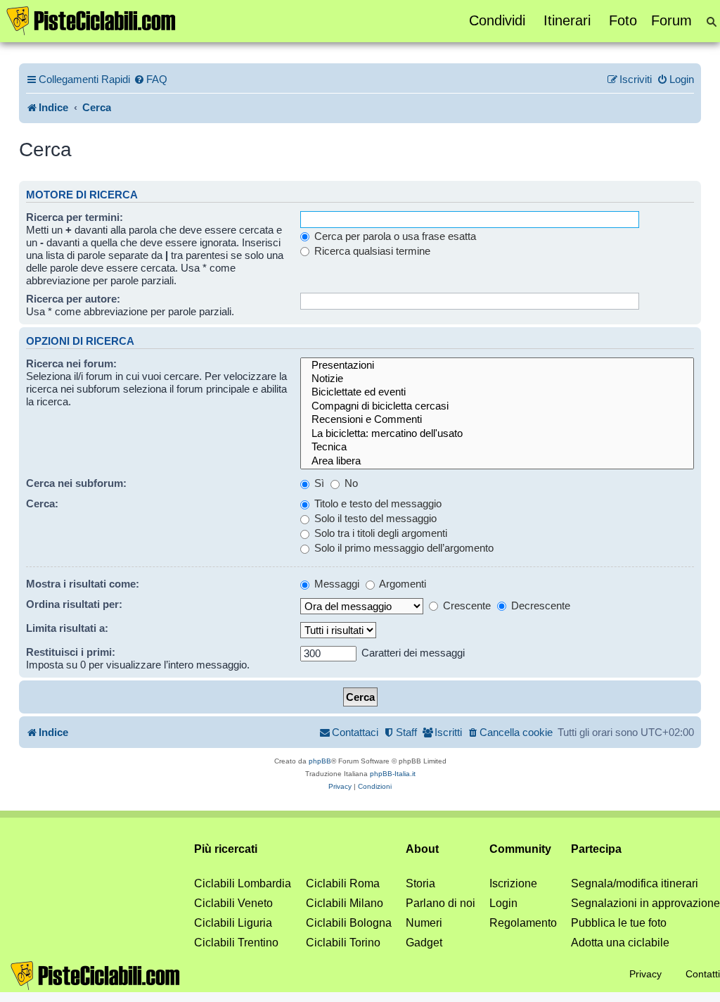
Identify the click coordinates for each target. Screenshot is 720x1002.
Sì (317, 483)
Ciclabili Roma (343, 883)
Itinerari (567, 20)
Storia (420, 883)
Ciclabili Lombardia (242, 883)
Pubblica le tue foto (619, 923)
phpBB (320, 761)
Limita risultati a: (67, 628)
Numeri (424, 923)
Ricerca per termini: (74, 217)
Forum (671, 20)
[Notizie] (497, 379)
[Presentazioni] (497, 365)
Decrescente (539, 605)
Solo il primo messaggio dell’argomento (402, 548)
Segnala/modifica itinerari (634, 883)
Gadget (424, 943)
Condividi (497, 20)
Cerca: (42, 503)
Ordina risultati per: (74, 604)
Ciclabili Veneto (233, 903)
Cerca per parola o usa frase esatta (393, 236)
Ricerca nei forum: (71, 363)
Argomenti (401, 584)
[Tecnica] (497, 447)
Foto (623, 20)
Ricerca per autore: (73, 299)
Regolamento (523, 923)
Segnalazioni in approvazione (645, 903)
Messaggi (335, 584)
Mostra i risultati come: (82, 584)
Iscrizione (513, 883)
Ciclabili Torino (343, 943)
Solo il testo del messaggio (374, 518)
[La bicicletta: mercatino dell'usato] (497, 433)
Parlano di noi (440, 903)
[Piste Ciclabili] (91, 20)
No (350, 483)
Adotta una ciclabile (620, 943)
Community (520, 849)
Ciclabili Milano (344, 903)
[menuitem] (150, 79)
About (422, 849)
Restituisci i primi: (70, 652)
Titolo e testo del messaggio (376, 503)
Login (503, 903)
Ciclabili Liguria (233, 923)
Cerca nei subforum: (76, 483)
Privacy (645, 973)
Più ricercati (225, 849)
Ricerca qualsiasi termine (370, 251)
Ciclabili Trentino (236, 943)
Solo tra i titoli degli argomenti (379, 533)
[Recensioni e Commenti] (497, 419)
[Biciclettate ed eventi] (497, 392)
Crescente (465, 605)
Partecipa (596, 849)
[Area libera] (497, 461)
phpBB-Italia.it (393, 774)
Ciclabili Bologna (349, 923)
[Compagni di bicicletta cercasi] (497, 406)
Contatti (703, 973)
